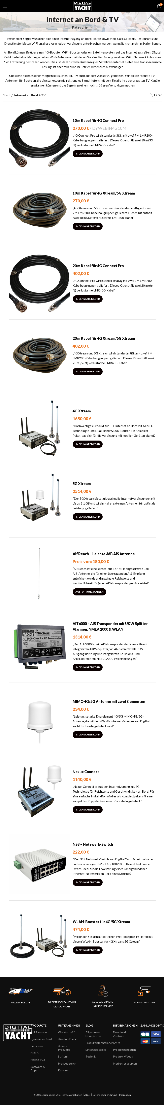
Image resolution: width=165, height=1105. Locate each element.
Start (6, 95)
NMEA (35, 1053)
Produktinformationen (96, 1042)
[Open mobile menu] (5, 6)
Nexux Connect (86, 771)
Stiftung (63, 1056)
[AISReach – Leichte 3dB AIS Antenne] (39, 574)
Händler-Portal (67, 1039)
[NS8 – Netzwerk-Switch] (39, 864)
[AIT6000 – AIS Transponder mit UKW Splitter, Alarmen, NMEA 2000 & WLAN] (39, 646)
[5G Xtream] (39, 501)
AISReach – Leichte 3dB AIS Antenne (104, 554)
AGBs (87, 1094)
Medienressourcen (124, 1063)
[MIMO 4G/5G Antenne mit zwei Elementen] (39, 719)
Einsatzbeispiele (96, 1049)
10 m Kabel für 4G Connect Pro (98, 120)
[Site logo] (82, 5)
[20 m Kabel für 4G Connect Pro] (39, 283)
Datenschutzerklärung (105, 1094)
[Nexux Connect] (39, 791)
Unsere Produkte (64, 1047)
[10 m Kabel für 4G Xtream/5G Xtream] (39, 210)
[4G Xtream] (39, 428)
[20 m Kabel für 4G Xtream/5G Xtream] (39, 356)
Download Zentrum (119, 1034)
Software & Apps (38, 1068)
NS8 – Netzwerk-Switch (93, 844)
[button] (88, 153)
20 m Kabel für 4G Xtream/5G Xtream (104, 338)
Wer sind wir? (66, 1032)
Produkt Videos (123, 1056)
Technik (91, 1056)
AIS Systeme (39, 1032)
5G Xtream (82, 483)
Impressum (125, 1094)
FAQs (116, 1042)
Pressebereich (67, 1063)
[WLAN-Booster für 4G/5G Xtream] (39, 937)
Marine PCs (38, 1059)
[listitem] (114, 651)
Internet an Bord (41, 1039)
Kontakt (63, 1070)
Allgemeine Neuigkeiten (93, 1034)
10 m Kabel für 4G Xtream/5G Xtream (104, 193)
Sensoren (37, 1046)
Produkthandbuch (124, 1049)
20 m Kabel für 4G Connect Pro (98, 266)
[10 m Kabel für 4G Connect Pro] (39, 138)
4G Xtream (82, 411)
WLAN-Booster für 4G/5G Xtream (101, 922)
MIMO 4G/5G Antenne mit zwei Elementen (109, 701)
